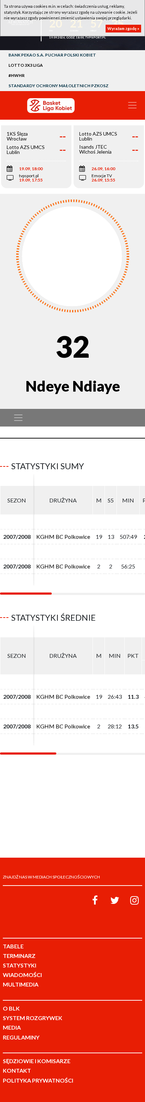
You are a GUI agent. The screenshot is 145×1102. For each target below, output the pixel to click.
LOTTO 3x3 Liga (25, 65)
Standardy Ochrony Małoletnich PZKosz (58, 85)
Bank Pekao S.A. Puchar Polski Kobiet (52, 55)
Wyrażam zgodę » (123, 28)
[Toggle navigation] (132, 105)
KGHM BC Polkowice (63, 536)
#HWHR (16, 75)
